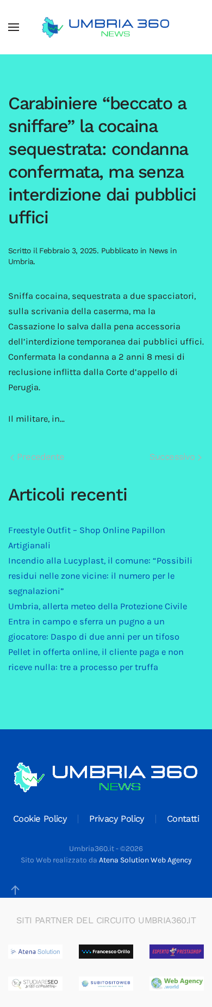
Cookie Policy (40, 819)
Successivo (173, 457)
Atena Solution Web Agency (145, 860)
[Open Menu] (13, 27)
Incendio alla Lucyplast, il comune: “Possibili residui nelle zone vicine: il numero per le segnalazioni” (100, 575)
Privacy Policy (117, 819)
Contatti (183, 819)
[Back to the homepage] (106, 27)
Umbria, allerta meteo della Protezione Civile (97, 606)
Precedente (39, 457)
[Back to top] (15, 890)
